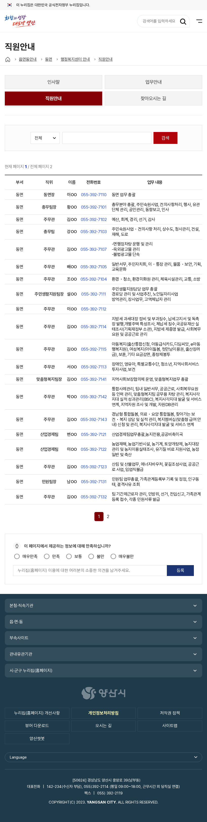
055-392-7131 (94, 481)
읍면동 (23, 21)
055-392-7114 (94, 326)
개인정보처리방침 (103, 713)
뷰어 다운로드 (37, 725)
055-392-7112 (93, 309)
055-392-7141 (94, 379)
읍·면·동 (16, 621)
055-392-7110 (94, 194)
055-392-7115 (94, 349)
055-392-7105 (94, 266)
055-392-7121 (93, 434)
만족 (56, 556)
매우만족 (29, 556)
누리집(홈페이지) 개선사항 (37, 713)
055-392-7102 (94, 219)
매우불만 (126, 556)
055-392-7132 (94, 496)
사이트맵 (169, 725)
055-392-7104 (94, 279)
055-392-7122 (94, 449)
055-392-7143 (94, 419)
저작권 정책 (170, 713)
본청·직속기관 (21, 605)
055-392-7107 (94, 249)
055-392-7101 (94, 207)
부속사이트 (19, 637)
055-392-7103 (94, 231)
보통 (78, 556)
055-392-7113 (94, 366)
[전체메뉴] (196, 21)
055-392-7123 (94, 466)
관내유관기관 (21, 654)
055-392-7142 (94, 396)
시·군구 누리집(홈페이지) (31, 670)
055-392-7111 (93, 294)
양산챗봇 (37, 738)
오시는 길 (103, 725)
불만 (100, 556)
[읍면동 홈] (8, 59)
